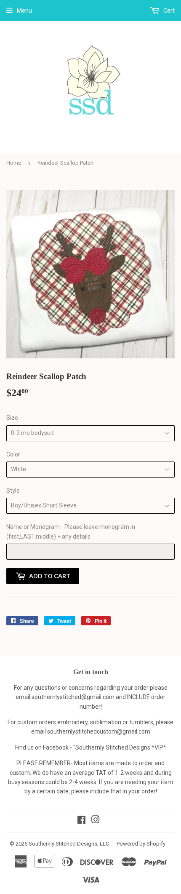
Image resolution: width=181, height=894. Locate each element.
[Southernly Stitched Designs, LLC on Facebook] (81, 820)
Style (13, 490)
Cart (168, 10)
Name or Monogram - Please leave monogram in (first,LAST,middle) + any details (70, 531)
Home (13, 163)
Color (13, 454)
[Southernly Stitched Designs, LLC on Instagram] (95, 820)
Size (12, 417)
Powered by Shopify (141, 844)
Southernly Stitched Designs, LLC (69, 844)
